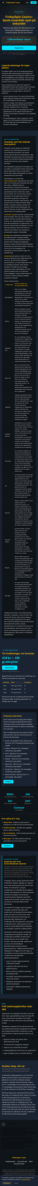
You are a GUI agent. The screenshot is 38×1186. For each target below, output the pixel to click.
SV (27, 2)
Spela (33, 2)
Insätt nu (8, 781)
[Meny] (3, 2)
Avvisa (16, 1183)
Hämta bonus (9, 668)
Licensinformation (19, 1163)
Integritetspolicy (10, 1161)
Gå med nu (7, 846)
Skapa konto (19, 48)
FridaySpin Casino (13, 2)
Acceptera (7, 1183)
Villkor (31, 1161)
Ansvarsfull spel (22, 1161)
